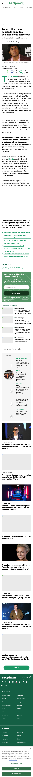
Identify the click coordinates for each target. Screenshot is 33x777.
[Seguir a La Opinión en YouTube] (13, 682)
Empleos (19, 735)
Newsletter (5, 735)
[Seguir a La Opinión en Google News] (20, 682)
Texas (3, 718)
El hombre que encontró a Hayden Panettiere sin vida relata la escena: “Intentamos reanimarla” (15, 567)
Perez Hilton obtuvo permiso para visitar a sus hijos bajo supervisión (16, 597)
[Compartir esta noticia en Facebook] (12, 72)
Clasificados (20, 732)
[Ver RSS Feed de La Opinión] (6, 685)
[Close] (31, 749)
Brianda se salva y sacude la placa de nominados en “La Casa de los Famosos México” (23, 331)
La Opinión (4, 25)
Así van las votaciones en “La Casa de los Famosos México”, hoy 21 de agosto (16, 626)
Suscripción (5, 739)
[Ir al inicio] (9, 678)
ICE (15, 7)
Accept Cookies (16, 773)
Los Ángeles (20, 397)
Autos (18, 712)
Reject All (16, 768)
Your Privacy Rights (16, 763)
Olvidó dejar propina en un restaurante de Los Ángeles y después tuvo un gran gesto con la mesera (22, 402)
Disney (5, 267)
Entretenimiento (13, 25)
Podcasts (4, 732)
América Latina (21, 698)
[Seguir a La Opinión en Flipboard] (23, 682)
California (19, 715)
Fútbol (21, 7)
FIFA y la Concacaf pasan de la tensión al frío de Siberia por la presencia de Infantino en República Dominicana (22, 390)
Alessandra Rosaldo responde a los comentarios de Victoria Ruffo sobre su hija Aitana (23, 321)
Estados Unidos (6, 695)
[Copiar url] (26, 72)
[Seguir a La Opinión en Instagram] (9, 682)
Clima (18, 739)
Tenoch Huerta (13, 77)
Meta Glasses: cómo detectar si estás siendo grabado (22, 413)
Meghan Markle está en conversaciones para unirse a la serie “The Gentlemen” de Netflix (15, 657)
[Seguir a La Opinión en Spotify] (2, 685)
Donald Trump (7, 7)
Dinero (3, 708)
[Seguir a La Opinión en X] (6, 682)
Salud (3, 712)
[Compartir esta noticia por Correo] (21, 72)
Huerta (11, 159)
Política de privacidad (9, 299)
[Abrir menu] (2, 3)
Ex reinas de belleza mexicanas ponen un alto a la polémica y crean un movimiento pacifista (17, 240)
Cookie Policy (13, 760)
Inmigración (20, 695)
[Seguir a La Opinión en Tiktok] (16, 682)
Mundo (4, 698)
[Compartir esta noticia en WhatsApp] (7, 72)
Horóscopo (5, 742)
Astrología (4, 722)
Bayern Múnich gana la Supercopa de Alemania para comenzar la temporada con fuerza (22, 377)
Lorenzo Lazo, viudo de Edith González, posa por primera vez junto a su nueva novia (17, 248)
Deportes (19, 384)
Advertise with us (21, 742)
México (4, 702)
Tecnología (20, 409)
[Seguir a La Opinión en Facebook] (2, 682)
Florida (18, 718)
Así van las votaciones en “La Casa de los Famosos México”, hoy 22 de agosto (23, 311)
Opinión (19, 708)
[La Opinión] (16, 3)
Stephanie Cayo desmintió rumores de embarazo (23, 340)
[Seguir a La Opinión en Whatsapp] (27, 682)
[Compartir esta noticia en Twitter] (16, 72)
